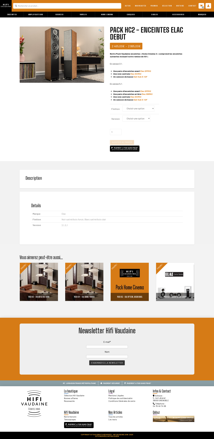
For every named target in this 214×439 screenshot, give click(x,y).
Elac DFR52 (145, 71)
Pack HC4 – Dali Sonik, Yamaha (84, 297)
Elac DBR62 (147, 94)
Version (115, 118)
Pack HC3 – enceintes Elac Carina (175, 297)
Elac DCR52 (135, 74)
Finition (115, 108)
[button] (12, 14)
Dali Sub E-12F (140, 76)
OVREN (116, 436)
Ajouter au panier (122, 142)
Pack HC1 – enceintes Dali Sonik (38, 297)
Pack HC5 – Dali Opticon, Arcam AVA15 (129, 297)
